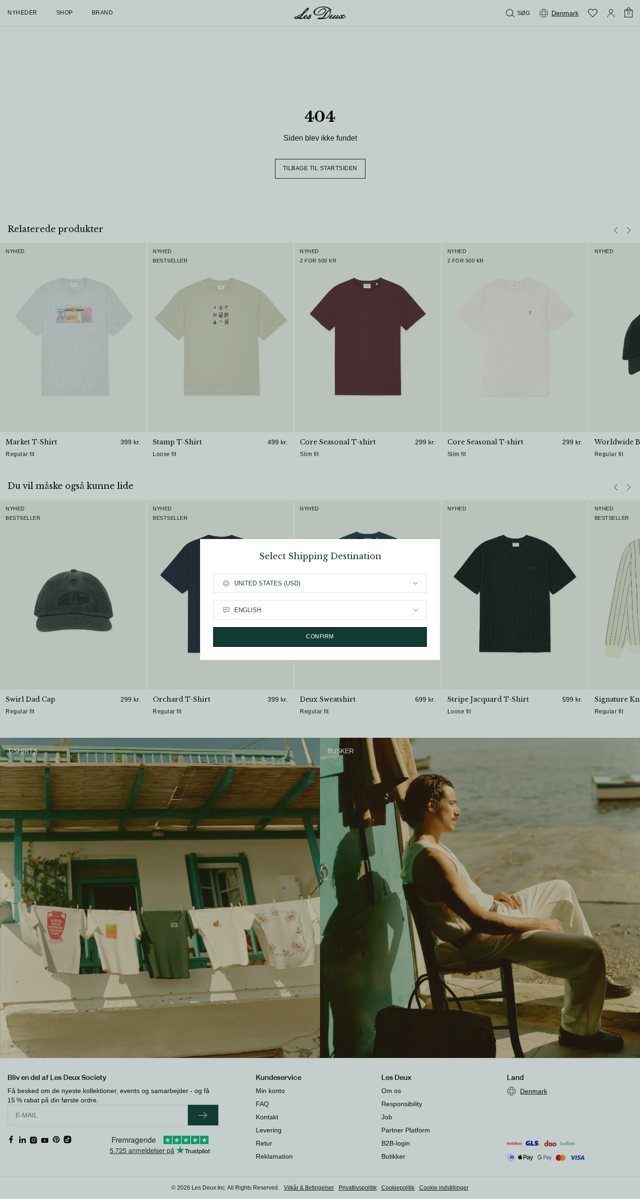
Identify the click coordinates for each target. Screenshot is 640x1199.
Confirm (320, 636)
